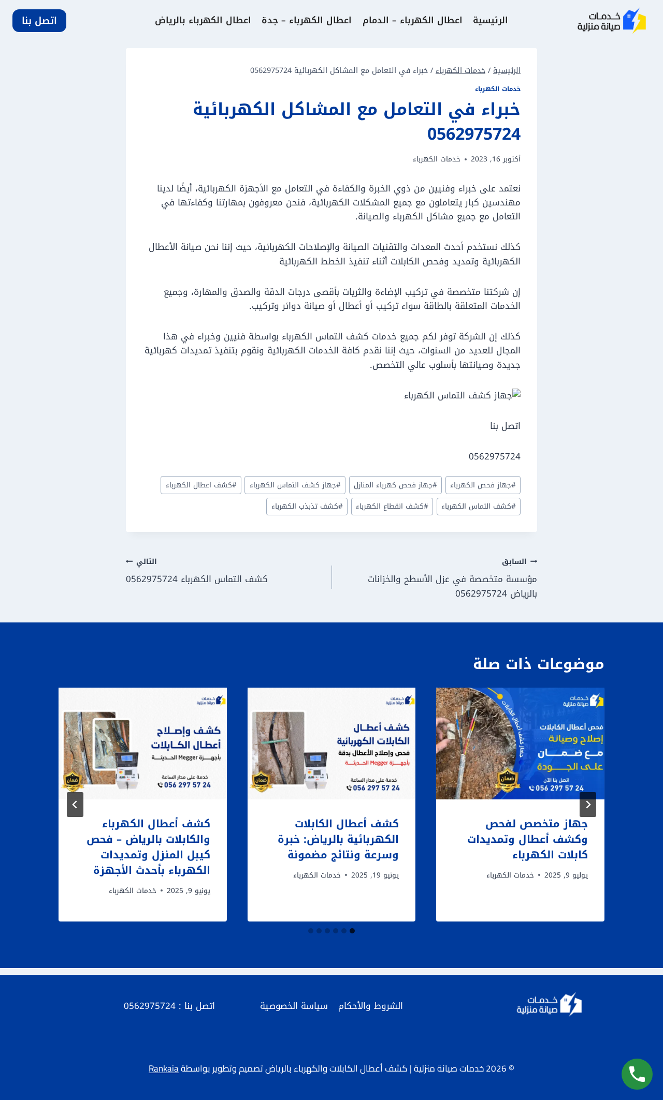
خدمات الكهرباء (498, 89)
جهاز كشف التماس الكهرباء (295, 485)
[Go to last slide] (588, 804)
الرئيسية (490, 20)
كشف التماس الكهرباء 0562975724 (197, 571)
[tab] (352, 930)
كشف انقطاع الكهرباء (392, 506)
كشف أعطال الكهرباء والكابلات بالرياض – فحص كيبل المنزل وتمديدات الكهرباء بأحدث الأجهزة (148, 847)
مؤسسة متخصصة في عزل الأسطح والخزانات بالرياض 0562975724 (452, 578)
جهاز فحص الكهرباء (483, 485)
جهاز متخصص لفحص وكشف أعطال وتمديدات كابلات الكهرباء (527, 839)
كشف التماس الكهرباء (478, 506)
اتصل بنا (39, 20)
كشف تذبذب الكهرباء (307, 506)
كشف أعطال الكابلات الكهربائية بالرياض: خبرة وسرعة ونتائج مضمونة (338, 839)
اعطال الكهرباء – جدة (307, 20)
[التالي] (75, 804)
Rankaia (164, 1068)
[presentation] (520, 743)
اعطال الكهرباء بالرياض (203, 20)
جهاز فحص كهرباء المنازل (395, 485)
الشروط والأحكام (370, 1006)
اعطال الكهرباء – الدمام (413, 20)
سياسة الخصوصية (294, 1006)
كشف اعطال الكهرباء (201, 485)
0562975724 (150, 1006)
